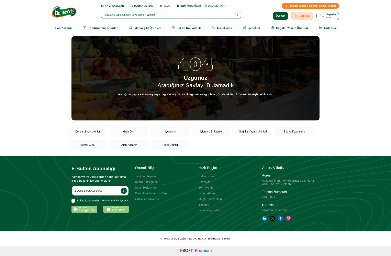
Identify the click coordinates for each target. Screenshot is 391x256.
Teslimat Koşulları (146, 176)
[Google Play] (84, 209)
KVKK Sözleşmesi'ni (88, 200)
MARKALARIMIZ (143, 5)
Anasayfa (205, 181)
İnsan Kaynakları (209, 210)
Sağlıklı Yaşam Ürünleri (253, 131)
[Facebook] (280, 218)
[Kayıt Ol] (124, 191)
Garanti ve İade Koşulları (151, 193)
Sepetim (204, 204)
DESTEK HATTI (216, 5)
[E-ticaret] (195, 251)
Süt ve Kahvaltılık (294, 131)
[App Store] (116, 209)
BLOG (167, 5)
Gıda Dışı (129, 131)
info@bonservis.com (275, 210)
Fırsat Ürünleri (170, 144)
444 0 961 (268, 197)
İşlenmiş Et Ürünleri (211, 131)
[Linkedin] (264, 218)
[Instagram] (288, 218)
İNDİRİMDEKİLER (191, 5)
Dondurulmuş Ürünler (87, 131)
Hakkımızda (206, 176)
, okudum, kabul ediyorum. (103, 200)
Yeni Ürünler (206, 187)
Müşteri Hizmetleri (210, 199)
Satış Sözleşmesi (146, 187)
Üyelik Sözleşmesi (146, 181)
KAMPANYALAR (114, 5)
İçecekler (170, 131)
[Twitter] (272, 218)
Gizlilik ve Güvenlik (147, 199)
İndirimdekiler (207, 193)
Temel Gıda (87, 144)
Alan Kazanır (129, 144)
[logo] (64, 12)
